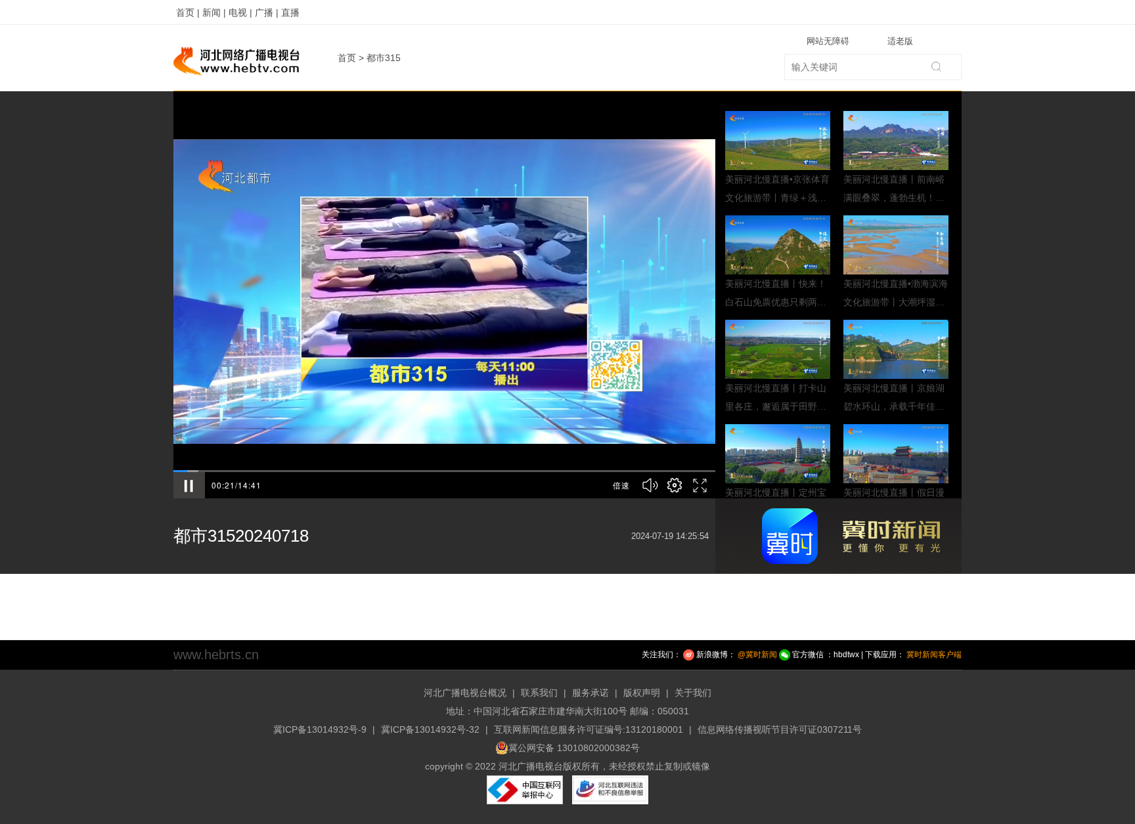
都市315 (384, 58)
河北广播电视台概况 (465, 692)
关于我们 (693, 692)
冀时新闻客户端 (934, 654)
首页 (347, 58)
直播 (290, 12)
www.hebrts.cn (216, 654)
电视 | (240, 12)
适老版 (900, 41)
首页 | (188, 12)
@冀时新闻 (757, 654)
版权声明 (641, 692)
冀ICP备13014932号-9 (320, 729)
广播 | (266, 12)
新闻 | (214, 12)
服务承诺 (590, 692)
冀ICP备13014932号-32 (430, 729)
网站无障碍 (828, 41)
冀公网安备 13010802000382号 (574, 748)
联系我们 (539, 692)
